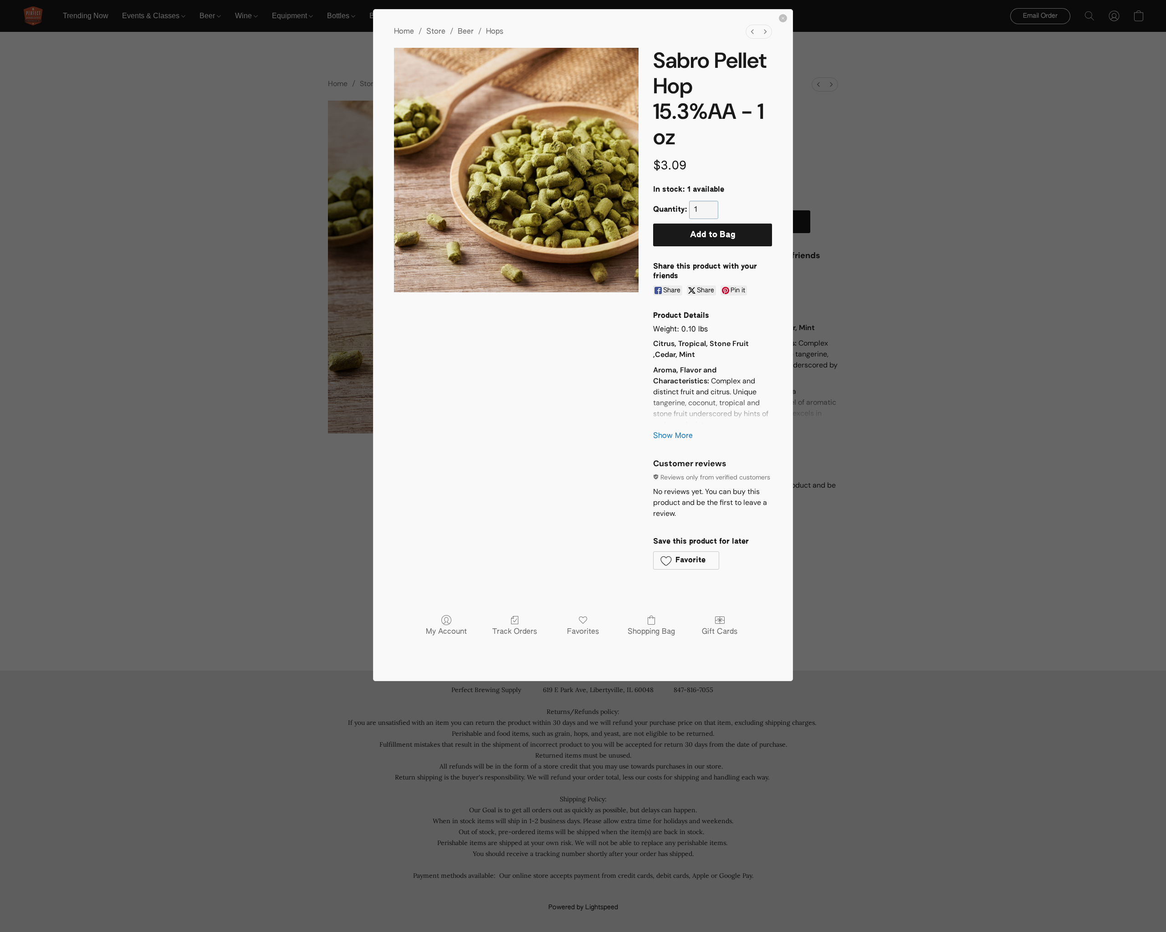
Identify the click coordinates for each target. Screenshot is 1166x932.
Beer (466, 32)
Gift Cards (719, 632)
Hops (494, 32)
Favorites (583, 632)
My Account (446, 632)
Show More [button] (673, 436)
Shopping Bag (651, 632)
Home (404, 32)
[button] (686, 560)
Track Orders (514, 632)
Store (435, 32)
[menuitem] (752, 31)
